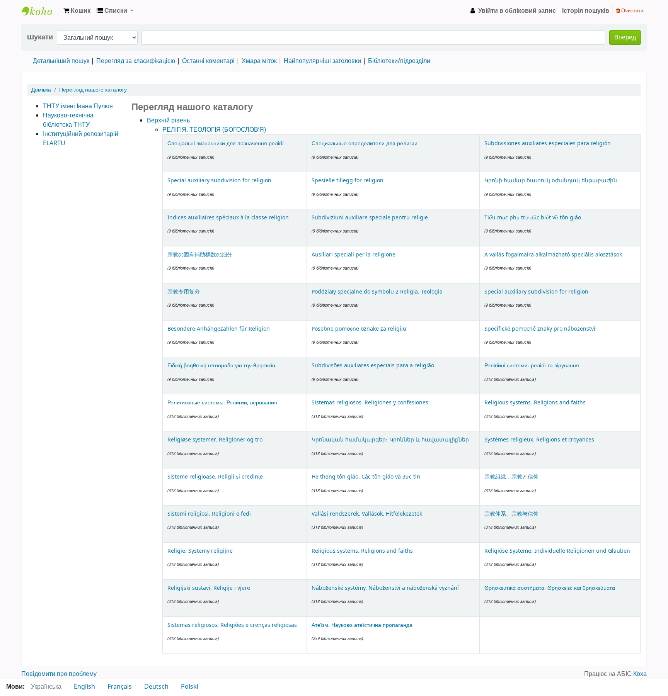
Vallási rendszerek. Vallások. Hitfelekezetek (367, 514)
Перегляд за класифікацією (135, 61)
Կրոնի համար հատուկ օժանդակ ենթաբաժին (550, 181)
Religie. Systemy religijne (200, 551)
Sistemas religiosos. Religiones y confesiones (370, 403)
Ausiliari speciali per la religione (353, 255)
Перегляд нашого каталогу (93, 90)
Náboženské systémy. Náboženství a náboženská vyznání (385, 588)
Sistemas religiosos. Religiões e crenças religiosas (232, 625)
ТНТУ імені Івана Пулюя (78, 106)
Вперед (625, 37)
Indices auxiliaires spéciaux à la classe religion (228, 218)
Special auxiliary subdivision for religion (219, 181)
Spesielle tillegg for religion (347, 181)
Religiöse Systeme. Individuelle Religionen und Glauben (557, 551)
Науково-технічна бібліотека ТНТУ (68, 120)
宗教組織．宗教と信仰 (511, 477)
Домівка (41, 90)
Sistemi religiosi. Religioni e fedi (209, 514)
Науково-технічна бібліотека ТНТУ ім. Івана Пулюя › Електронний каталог (41, 11)
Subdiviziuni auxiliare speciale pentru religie (370, 218)
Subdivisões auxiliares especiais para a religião (373, 366)
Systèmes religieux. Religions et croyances (539, 440)
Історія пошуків (585, 10)
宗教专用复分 (183, 292)
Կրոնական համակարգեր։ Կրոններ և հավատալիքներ (390, 440)
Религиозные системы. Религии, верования (222, 403)
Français (119, 686)
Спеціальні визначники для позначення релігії (225, 143)
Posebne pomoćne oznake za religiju (359, 329)
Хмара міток (259, 61)
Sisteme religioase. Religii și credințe (215, 477)
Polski (189, 686)
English (84, 686)
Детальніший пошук (61, 61)
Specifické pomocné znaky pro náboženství (539, 329)
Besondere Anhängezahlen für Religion (218, 329)
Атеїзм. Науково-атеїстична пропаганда (362, 625)
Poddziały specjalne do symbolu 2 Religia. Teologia (377, 292)
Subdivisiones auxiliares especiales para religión (547, 143)
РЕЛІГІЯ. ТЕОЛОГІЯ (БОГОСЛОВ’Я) (214, 129)
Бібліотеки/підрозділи (399, 61)
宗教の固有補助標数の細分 (199, 255)
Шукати (40, 37)
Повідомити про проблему (59, 674)
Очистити (631, 10)
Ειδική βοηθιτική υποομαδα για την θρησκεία (221, 366)
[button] (77, 11)
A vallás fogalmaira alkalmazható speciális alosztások (553, 255)
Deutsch (156, 686)
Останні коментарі (208, 61)
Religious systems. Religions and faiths (535, 403)
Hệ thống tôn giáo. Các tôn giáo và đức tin (366, 477)
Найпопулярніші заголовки (322, 61)
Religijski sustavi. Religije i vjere (208, 588)
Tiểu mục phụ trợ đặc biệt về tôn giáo (532, 218)
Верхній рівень (168, 120)
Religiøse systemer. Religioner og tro (214, 440)
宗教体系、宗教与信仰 (511, 514)
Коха (640, 674)
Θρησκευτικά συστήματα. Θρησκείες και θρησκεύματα (549, 588)
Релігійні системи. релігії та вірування (531, 366)
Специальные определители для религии (365, 143)
